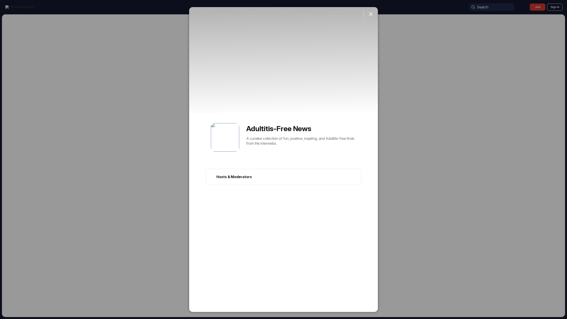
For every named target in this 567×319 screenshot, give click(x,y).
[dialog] (283, 159)
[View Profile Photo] (225, 137)
